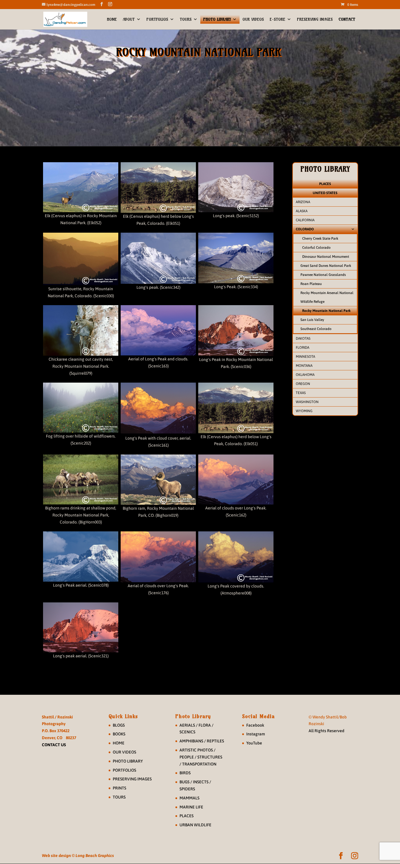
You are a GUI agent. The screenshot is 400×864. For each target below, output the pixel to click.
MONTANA (304, 366)
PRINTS (119, 788)
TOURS (186, 19)
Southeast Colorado (315, 329)
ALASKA (301, 211)
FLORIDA (302, 347)
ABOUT (129, 19)
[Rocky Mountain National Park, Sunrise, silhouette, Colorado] (80, 259)
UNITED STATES (325, 193)
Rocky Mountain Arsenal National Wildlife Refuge (326, 297)
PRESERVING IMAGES (315, 19)
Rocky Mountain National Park (326, 311)
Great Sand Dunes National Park (325, 266)
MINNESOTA (305, 357)
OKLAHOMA (305, 375)
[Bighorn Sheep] (158, 480)
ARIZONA (303, 202)
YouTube (254, 743)
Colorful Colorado (316, 248)
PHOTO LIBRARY (217, 19)
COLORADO (305, 229)
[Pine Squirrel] (80, 330)
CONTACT (347, 19)
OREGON (303, 384)
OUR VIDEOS (253, 19)
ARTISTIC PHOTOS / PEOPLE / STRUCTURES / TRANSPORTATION (201, 757)
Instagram (255, 734)
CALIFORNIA (305, 220)
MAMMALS (189, 798)
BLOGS (119, 725)
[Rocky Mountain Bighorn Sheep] (80, 479)
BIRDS (185, 772)
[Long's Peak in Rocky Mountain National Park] (235, 330)
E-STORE (277, 19)
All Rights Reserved (326, 730)
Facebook (255, 725)
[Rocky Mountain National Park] (80, 408)
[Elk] (80, 187)
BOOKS (119, 734)
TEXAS (301, 393)
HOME (112, 19)
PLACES (325, 184)
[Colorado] (235, 556)
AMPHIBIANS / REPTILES (202, 741)
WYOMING (304, 411)
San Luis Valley (312, 320)
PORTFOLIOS (157, 19)
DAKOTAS (303, 338)
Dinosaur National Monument (325, 257)
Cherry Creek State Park (320, 238)
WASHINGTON (307, 402)
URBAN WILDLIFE (195, 824)
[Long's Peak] (235, 187)
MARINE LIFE (191, 807)
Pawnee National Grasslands (323, 275)
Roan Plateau (311, 284)
